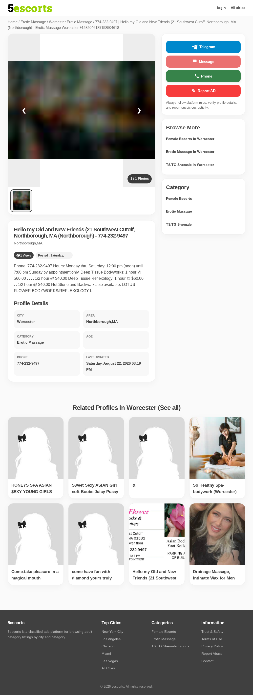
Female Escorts (179, 198)
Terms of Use (211, 639)
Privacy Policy (212, 646)
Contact (207, 661)
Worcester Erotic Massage (70, 22)
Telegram (207, 47)
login (221, 8)
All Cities (108, 668)
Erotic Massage (33, 22)
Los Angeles (111, 639)
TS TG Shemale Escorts (170, 646)
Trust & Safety (212, 632)
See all (169, 407)
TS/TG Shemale (179, 224)
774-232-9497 (113, 236)
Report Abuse (212, 653)
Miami (106, 653)
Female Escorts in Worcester (190, 139)
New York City (112, 632)
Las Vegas (110, 661)
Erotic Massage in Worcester (190, 152)
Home (13, 22)
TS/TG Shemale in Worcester (190, 165)
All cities (238, 8)
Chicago (108, 646)
